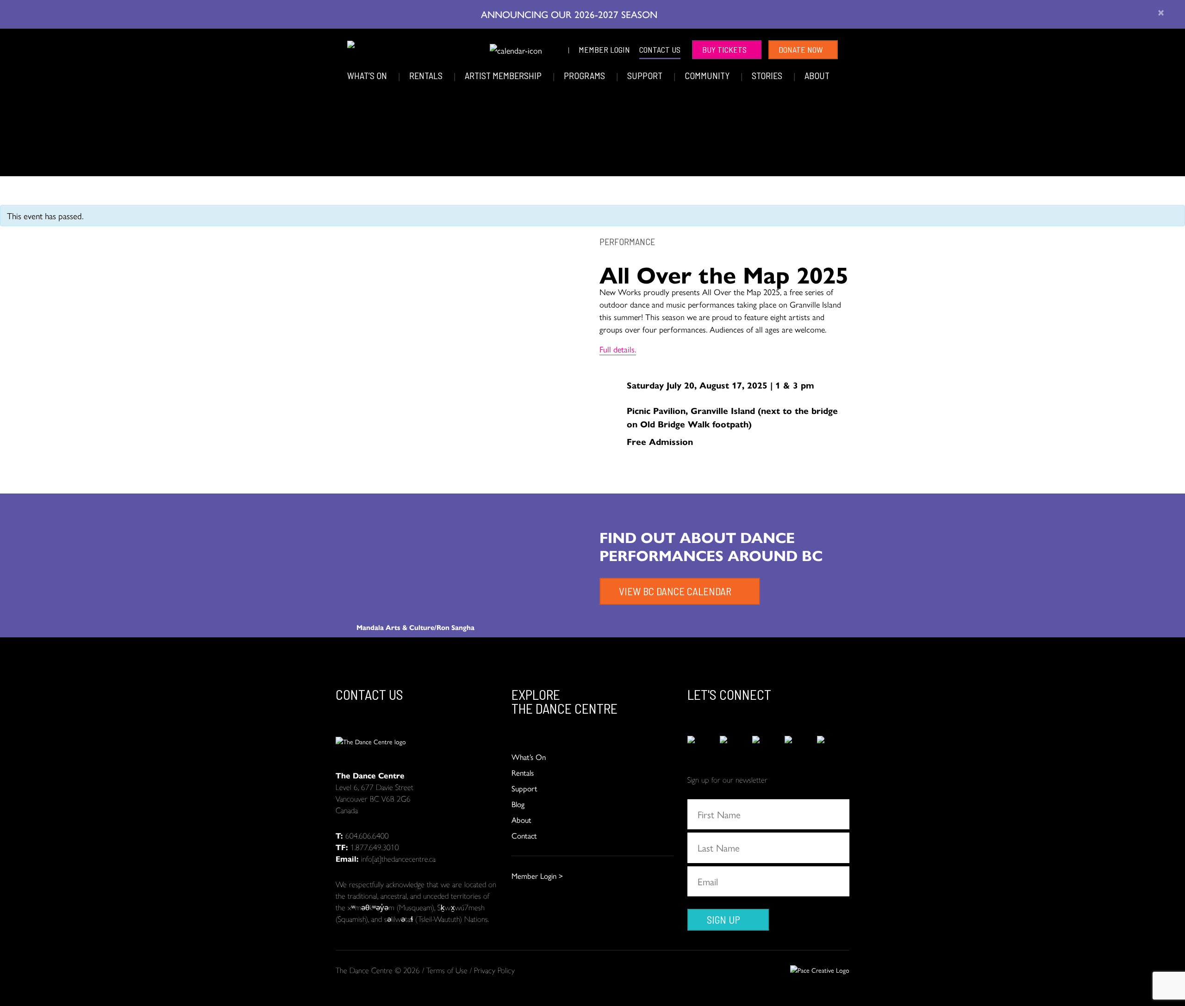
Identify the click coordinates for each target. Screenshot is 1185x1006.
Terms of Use (447, 969)
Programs (585, 75)
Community (708, 75)
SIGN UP (723, 919)
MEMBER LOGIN (604, 49)
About (817, 75)
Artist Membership (504, 75)
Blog (517, 803)
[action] (703, 745)
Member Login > (537, 875)
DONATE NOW (801, 49)
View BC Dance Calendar (675, 591)
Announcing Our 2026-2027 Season (570, 14)
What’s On (368, 75)
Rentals (426, 75)
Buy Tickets (724, 49)
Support (645, 75)
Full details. (617, 349)
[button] (476, 48)
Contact (524, 835)
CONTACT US (659, 49)
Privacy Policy (494, 969)
